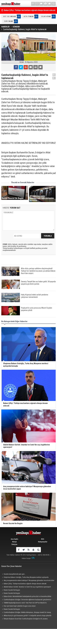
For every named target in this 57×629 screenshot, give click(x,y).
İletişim (14, 544)
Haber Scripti (26, 558)
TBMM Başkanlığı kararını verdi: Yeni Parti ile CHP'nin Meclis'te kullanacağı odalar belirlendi (24, 603)
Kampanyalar (42, 542)
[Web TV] (41, 4)
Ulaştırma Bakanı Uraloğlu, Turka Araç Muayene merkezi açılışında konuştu (25, 577)
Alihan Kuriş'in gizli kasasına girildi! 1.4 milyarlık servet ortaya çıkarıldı (27, 615)
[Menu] (33, 4)
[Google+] (26, 67)
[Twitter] (21, 67)
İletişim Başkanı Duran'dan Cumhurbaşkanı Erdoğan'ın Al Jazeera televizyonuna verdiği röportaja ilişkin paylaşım (24, 619)
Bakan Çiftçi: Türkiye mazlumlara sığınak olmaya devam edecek (25, 584)
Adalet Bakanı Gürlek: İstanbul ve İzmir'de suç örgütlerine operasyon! (27, 587)
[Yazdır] (35, 67)
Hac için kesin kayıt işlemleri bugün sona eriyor (20, 606)
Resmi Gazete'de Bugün (12, 590)
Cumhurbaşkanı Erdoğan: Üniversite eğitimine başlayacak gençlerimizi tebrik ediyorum (26, 600)
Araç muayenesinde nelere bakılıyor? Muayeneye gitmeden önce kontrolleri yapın (27, 580)
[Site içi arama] (54, 4)
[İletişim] (50, 4)
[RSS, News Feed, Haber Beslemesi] (28, 549)
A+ (54, 74)
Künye (14, 542)
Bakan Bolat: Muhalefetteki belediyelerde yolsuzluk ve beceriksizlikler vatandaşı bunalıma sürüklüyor (26, 596)
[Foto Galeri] (45, 4)
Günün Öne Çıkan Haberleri (11, 566)
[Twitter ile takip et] (23, 549)
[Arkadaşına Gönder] (30, 67)
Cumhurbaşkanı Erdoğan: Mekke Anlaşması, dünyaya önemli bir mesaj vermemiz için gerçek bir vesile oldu (26, 612)
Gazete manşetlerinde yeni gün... (15, 574)
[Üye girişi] (33, 549)
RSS (42, 539)
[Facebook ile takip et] (18, 549)
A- (54, 78)
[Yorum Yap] (40, 67)
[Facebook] (16, 67)
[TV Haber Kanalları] (37, 4)
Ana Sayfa (14, 539)
